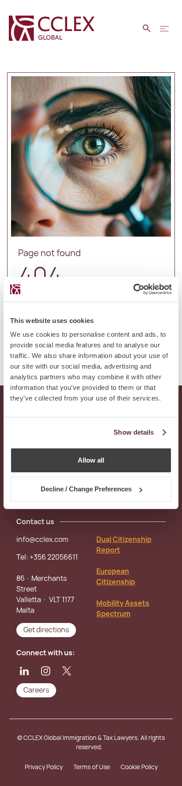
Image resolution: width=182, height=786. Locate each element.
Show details (134, 432)
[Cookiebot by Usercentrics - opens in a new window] (133, 289)
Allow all (91, 460)
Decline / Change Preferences (86, 489)
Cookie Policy (139, 767)
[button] (164, 28)
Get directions (46, 629)
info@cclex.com (42, 539)
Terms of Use (91, 767)
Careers (36, 690)
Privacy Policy (44, 767)
